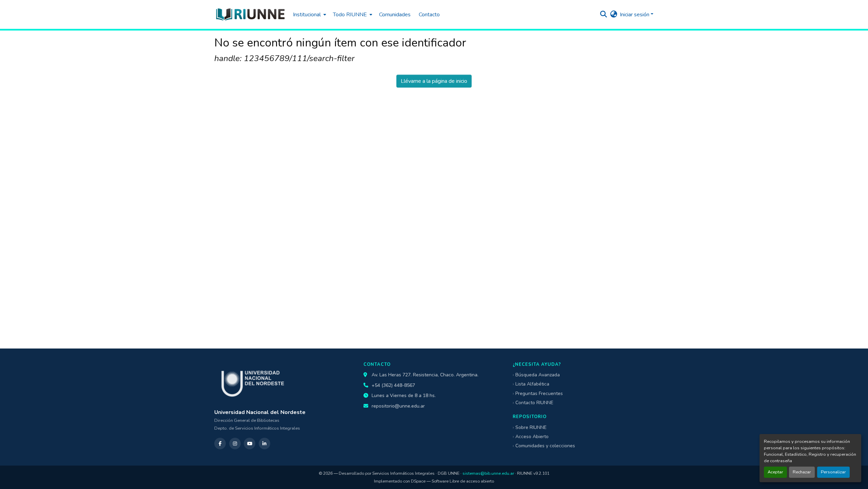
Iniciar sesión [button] (635, 14)
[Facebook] (220, 443)
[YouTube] (249, 443)
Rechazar (802, 472)
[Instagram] (235, 443)
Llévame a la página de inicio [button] (434, 81)
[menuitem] (309, 14)
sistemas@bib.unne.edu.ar (488, 473)
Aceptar (775, 472)
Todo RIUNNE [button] (350, 14)
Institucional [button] (307, 14)
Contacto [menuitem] (429, 14)
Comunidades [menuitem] (395, 14)
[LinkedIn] (264, 443)
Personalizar (833, 472)
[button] (250, 14)
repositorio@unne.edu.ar (398, 406)
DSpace (418, 481)
